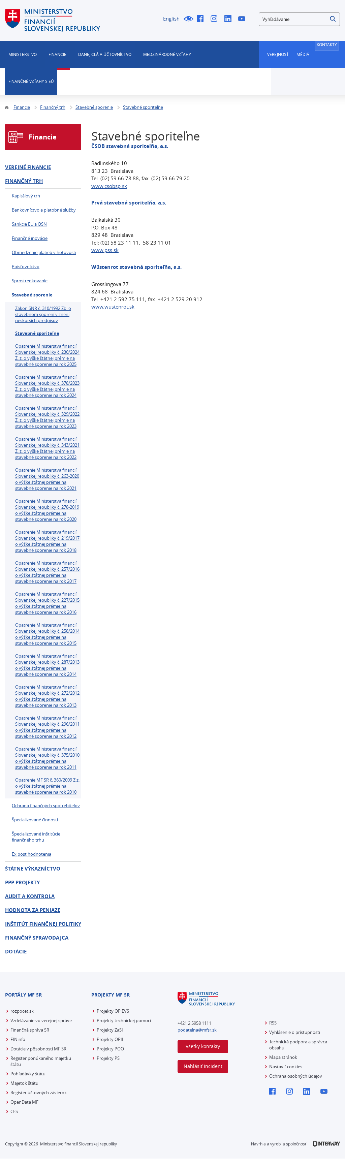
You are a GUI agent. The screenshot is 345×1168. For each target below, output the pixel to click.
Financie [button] (57, 54)
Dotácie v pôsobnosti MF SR (38, 1049)
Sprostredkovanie (30, 281)
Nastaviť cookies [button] (285, 1067)
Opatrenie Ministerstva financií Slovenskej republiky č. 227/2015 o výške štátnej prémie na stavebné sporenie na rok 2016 (47, 603)
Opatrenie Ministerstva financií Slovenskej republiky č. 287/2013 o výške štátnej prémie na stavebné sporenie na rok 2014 (47, 665)
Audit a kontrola (30, 896)
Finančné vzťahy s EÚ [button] (31, 81)
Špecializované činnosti (35, 820)
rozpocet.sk (22, 1011)
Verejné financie (28, 167)
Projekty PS (108, 1058)
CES (14, 1111)
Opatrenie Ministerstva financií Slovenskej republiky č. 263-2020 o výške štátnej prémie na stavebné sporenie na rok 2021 (47, 479)
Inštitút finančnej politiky (43, 923)
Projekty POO (110, 1049)
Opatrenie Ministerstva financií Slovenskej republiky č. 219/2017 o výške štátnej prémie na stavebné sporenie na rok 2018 (47, 541)
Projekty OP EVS (113, 1011)
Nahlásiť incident (203, 1066)
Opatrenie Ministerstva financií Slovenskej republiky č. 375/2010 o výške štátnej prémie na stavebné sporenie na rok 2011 (47, 758)
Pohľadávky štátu (27, 1074)
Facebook (202, 19)
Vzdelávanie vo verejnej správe (41, 1020)
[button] (333, 19)
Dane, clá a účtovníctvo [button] (104, 54)
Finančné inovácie (30, 238)
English (171, 18)
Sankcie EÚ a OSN (29, 224)
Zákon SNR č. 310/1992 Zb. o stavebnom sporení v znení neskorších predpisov (43, 314)
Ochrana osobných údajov (295, 1076)
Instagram (216, 19)
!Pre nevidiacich (188, 19)
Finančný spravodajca (36, 937)
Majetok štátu (24, 1083)
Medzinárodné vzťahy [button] (167, 54)
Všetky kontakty (203, 1046)
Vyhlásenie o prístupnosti (294, 1032)
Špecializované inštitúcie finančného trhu (36, 837)
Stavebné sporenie (32, 295)
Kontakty (327, 44)
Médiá (302, 54)
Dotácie (16, 951)
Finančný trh (24, 181)
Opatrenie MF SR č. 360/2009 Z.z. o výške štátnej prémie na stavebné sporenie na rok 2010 (47, 786)
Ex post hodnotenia (31, 854)
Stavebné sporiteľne (37, 333)
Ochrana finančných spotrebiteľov (46, 805)
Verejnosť (278, 54)
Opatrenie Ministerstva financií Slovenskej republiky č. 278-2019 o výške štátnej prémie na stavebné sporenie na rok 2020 (47, 510)
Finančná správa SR (29, 1030)
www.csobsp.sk (109, 186)
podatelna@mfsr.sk (197, 1030)
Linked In (229, 19)
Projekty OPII (110, 1039)
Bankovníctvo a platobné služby (44, 210)
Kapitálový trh (26, 196)
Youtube (243, 19)
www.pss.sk (105, 250)
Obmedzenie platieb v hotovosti (44, 252)
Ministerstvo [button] (22, 54)
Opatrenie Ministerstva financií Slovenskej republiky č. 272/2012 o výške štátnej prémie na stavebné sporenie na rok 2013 (47, 696)
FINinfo (17, 1039)
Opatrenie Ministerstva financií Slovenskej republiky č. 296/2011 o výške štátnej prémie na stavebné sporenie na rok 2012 (47, 727)
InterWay (326, 1144)
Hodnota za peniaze (32, 910)
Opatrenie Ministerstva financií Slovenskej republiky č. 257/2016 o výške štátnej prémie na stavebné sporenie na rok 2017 (47, 572)
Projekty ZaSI (110, 1030)
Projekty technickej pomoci (124, 1020)
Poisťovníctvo (25, 266)
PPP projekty (22, 882)
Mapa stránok (283, 1057)
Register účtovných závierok (38, 1093)
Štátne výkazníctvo (32, 868)
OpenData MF (24, 1102)
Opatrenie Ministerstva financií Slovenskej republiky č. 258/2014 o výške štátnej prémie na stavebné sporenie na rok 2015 (47, 634)
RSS (273, 1023)
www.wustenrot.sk (112, 306)
